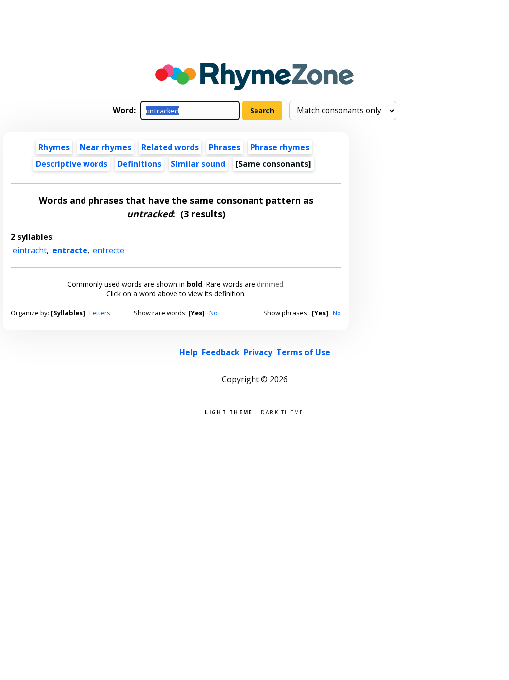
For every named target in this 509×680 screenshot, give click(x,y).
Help (188, 352)
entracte (69, 250)
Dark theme (282, 411)
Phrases (224, 147)
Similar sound (198, 163)
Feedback (221, 352)
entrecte (108, 250)
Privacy (258, 352)
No (213, 312)
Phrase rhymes (279, 147)
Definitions (139, 163)
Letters (99, 312)
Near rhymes (105, 147)
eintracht (30, 250)
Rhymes (54, 147)
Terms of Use (303, 352)
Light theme (229, 411)
